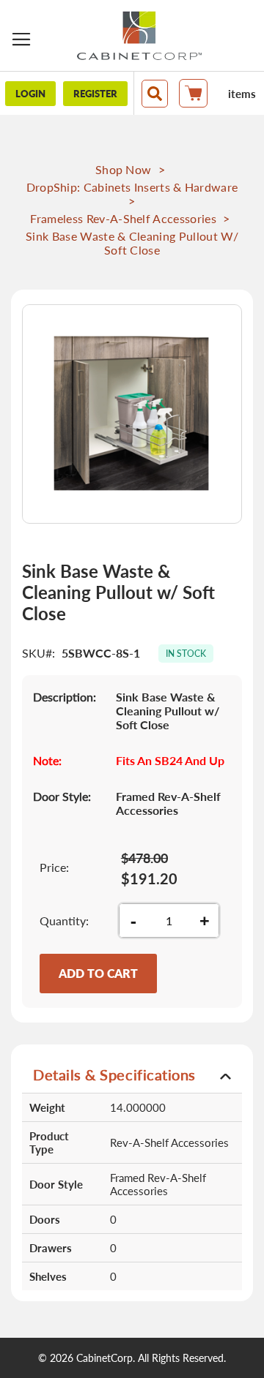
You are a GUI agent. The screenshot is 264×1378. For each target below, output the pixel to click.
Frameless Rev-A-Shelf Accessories (123, 218)
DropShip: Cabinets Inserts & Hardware (132, 187)
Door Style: (62, 796)
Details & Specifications (114, 1074)
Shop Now (123, 169)
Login (30, 93)
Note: (47, 760)
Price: (54, 867)
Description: (64, 697)
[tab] (132, 1074)
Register (95, 93)
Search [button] (155, 94)
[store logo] (139, 35)
